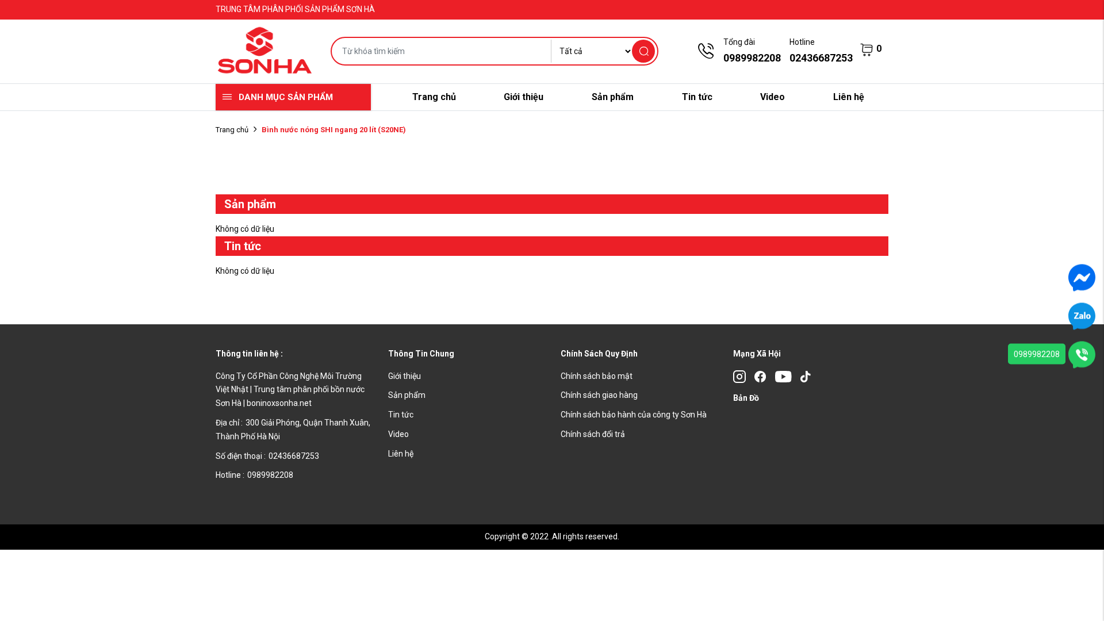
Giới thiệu (523, 96)
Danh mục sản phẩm (286, 97)
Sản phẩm (613, 96)
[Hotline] (1081, 354)
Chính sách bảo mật (596, 376)
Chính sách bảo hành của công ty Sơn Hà (634, 414)
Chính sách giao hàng (599, 395)
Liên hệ (848, 96)
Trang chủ (434, 96)
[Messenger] (1081, 277)
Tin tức (697, 96)
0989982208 (1037, 354)
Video (772, 96)
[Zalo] (1081, 315)
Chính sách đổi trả (593, 434)
